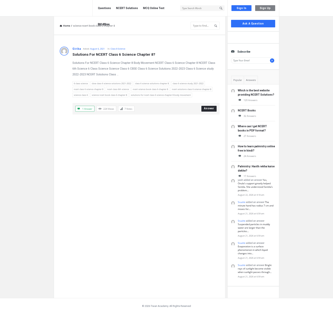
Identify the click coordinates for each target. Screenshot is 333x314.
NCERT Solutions (127, 8)
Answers (251, 80)
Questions (104, 8)
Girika (76, 48)
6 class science (81, 83)
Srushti (241, 202)
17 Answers (250, 176)
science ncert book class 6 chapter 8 (109, 94)
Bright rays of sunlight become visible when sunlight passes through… (255, 268)
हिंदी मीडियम (103, 24)
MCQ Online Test (153, 8)
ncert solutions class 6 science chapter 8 (191, 89)
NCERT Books (247, 110)
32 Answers (250, 116)
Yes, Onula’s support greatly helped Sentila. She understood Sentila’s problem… (255, 185)
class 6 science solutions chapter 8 (152, 83)
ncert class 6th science (118, 89)
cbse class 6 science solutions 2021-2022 (111, 83)
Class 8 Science (118, 48)
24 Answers (250, 156)
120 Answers (250, 100)
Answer (209, 108)
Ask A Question (253, 23)
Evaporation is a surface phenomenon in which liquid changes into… (253, 250)
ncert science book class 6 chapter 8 (150, 89)
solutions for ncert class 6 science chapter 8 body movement (161, 94)
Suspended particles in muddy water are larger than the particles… (254, 228)
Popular (237, 80)
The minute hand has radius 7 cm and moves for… (255, 205)
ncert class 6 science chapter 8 (88, 89)
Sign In (241, 8)
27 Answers (250, 136)
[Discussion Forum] (73, 8)
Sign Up (265, 8)
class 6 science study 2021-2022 (188, 83)
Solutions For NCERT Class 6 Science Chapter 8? (113, 54)
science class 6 (81, 94)
